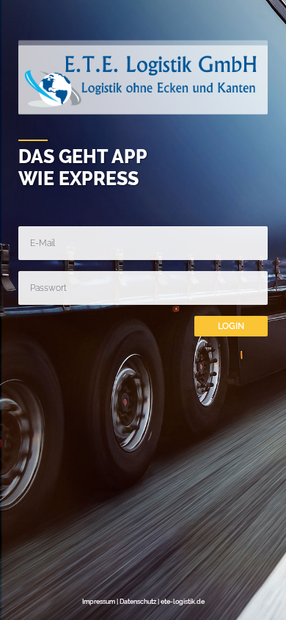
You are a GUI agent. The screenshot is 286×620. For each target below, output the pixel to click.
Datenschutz (138, 601)
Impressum (98, 601)
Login (231, 326)
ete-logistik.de (183, 601)
